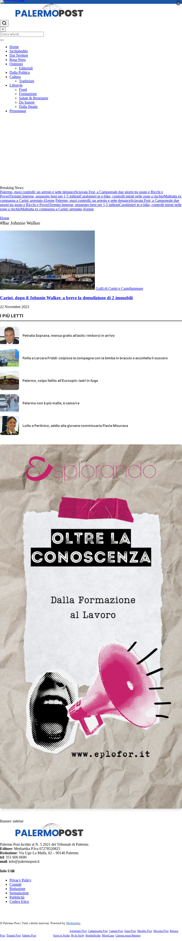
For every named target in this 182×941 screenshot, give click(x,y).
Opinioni (16, 64)
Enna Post (130, 931)
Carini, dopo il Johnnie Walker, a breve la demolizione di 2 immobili (66, 297)
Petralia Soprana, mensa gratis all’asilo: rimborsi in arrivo (69, 335)
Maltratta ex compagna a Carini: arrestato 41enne (57, 209)
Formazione (28, 94)
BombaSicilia (93, 935)
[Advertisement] (91, 150)
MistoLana (108, 935)
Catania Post (116, 931)
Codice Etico (19, 901)
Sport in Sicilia (61, 935)
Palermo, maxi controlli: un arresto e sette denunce (37, 192)
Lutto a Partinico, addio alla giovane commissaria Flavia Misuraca (75, 426)
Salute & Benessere (33, 98)
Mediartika (73, 923)
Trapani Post (13, 935)
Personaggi (17, 111)
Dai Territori (18, 55)
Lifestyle (16, 85)
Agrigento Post (77, 931)
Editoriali (26, 68)
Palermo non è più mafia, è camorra (51, 403)
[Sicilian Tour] (91, 2)
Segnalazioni (19, 893)
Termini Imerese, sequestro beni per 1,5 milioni (45, 196)
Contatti (15, 884)
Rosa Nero (17, 60)
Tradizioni (26, 81)
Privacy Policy (20, 880)
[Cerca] (4, 23)
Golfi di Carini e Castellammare (119, 288)
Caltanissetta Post (98, 931)
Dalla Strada (28, 107)
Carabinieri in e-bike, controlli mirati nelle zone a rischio (122, 196)
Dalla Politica (19, 72)
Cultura (15, 77)
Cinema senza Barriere (128, 935)
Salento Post (29, 935)
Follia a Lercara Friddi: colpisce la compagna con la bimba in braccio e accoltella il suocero (95, 358)
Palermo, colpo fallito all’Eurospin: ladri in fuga (60, 380)
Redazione (17, 889)
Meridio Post (144, 931)
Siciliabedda (18, 51)
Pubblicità (16, 897)
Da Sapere (27, 102)
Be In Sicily (77, 935)
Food (23, 90)
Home (14, 47)
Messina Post (160, 931)
